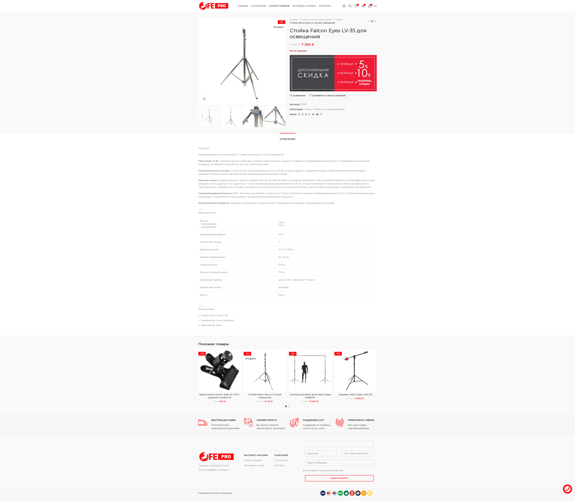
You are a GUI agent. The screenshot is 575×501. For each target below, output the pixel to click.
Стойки (338, 19)
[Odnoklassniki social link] (306, 114)
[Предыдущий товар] (369, 21)
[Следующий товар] (375, 21)
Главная (294, 19)
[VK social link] (313, 114)
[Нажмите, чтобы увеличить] (204, 99)
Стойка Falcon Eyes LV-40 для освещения (264, 396)
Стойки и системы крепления (316, 19)
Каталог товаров (253, 460)
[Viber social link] (321, 114)
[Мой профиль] (344, 6)
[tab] (287, 137)
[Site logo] (213, 5)
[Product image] (219, 371)
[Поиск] (350, 6)
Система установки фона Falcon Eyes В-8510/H (310, 396)
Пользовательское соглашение (215, 493)
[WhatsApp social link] (309, 114)
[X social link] (302, 114)
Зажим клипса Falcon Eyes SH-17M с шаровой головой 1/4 (219, 396)
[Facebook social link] (299, 114)
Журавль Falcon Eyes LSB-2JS (355, 394)
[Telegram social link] (317, 114)
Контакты (279, 465)
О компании (281, 460)
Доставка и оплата (254, 465)
